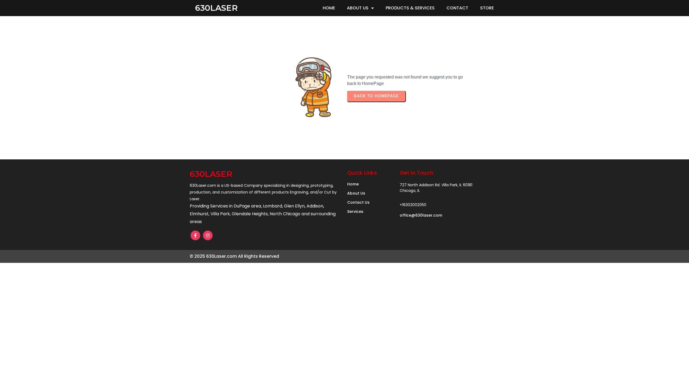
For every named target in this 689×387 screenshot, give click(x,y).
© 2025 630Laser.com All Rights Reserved (234, 256)
